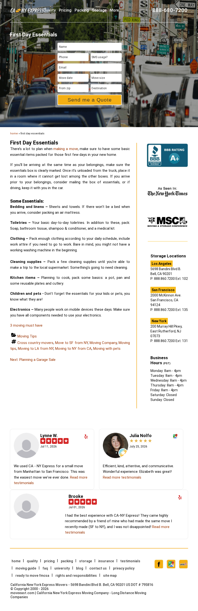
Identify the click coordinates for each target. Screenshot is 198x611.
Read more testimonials (122, 477)
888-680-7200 (170, 10)
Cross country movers (35, 343)
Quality (49, 10)
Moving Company (103, 343)
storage (99, 10)
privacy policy (123, 568)
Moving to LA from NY (35, 348)
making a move (65, 149)
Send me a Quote (90, 100)
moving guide (25, 568)
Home (16, 561)
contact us (98, 568)
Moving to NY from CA (73, 348)
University (62, 568)
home (14, 133)
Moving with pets (106, 348)
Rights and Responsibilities (76, 575)
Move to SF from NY (71, 343)
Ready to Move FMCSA (32, 575)
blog (79, 568)
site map (110, 575)
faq (45, 568)
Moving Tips (27, 336)
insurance (106, 561)
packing (82, 10)
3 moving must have (26, 325)
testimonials (130, 561)
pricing (65, 10)
